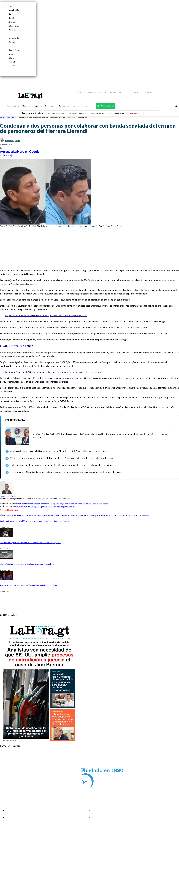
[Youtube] (174, 82)
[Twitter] (169, 82)
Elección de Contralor (77, 113)
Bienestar (12, 30)
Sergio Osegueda (12, 141)
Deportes (12, 42)
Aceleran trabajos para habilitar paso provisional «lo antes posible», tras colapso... (35, 521)
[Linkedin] (165, 82)
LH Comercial (14, 38)
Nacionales (13, 14)
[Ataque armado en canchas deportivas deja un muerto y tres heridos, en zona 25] (6, 579)
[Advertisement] (78, 247)
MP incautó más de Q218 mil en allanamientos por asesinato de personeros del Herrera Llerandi (53, 372)
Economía (12, 22)
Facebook (12, 848)
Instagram (12, 852)
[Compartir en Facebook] (4, 155)
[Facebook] (155, 82)
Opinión (12, 18)
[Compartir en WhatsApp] (1, 155)
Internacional (14, 26)
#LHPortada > (8, 615)
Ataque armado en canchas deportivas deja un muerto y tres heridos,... (30, 585)
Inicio (3, 117)
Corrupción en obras (98, 113)
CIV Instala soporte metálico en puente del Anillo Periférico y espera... (30, 542)
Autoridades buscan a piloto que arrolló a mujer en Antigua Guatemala (46, 506)
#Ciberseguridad (135, 113)
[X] (4, 858)
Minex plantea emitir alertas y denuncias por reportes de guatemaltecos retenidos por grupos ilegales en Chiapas (62, 504)
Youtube (11, 861)
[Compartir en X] (6, 155)
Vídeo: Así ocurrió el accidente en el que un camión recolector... (27, 564)
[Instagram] (160, 82)
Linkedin (11, 855)
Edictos (11, 58)
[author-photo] (6, 493)
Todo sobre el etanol (55, 113)
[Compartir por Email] (9, 155)
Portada (12, 6)
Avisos (11, 54)
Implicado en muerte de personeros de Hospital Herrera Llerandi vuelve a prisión (46, 315)
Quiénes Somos (14, 50)
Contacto (12, 66)
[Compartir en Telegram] (11, 155)
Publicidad (12, 62)
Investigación (14, 10)
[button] (176, 106)
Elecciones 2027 (117, 113)
